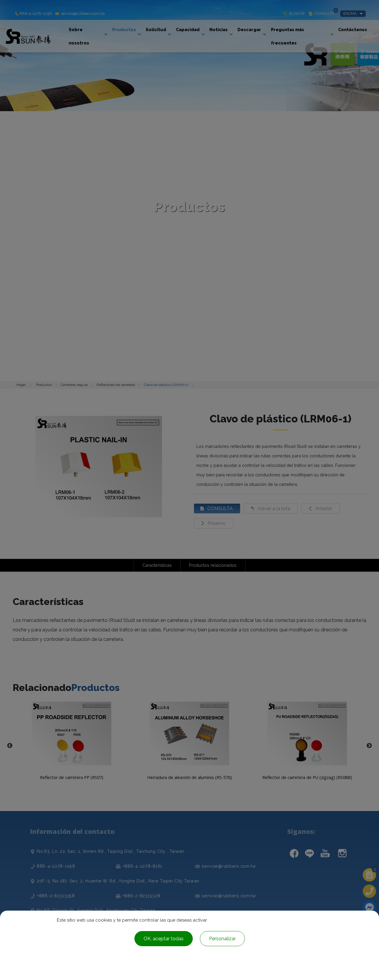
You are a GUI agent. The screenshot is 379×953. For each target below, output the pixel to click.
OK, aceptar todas (164, 938)
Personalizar (222, 938)
